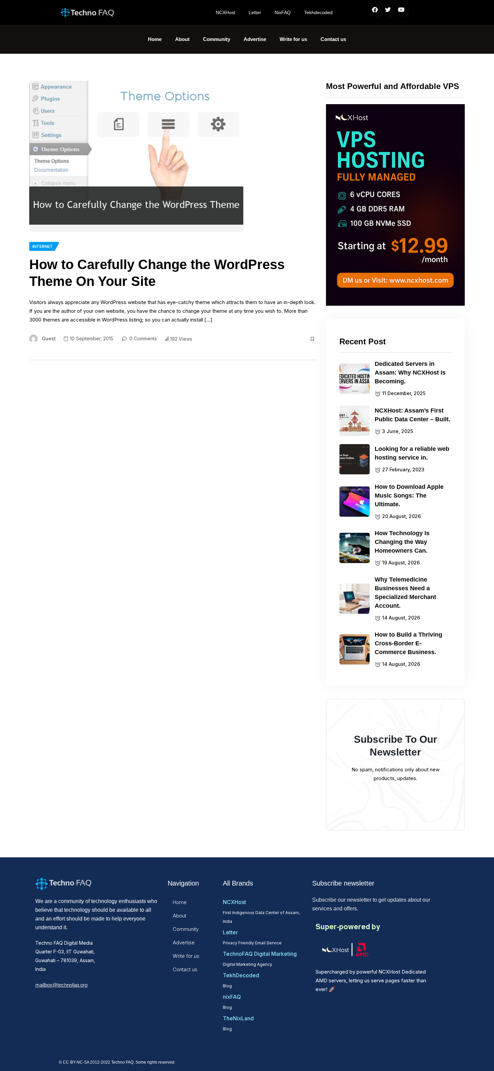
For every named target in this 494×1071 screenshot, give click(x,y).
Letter (255, 12)
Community (216, 39)
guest (49, 338)
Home (155, 39)
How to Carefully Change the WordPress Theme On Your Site (157, 273)
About (182, 39)
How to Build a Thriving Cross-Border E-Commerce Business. (408, 643)
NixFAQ (283, 12)
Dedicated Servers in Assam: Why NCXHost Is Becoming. (410, 372)
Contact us (333, 39)
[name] (136, 156)
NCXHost (225, 12)
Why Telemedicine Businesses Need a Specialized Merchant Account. (405, 592)
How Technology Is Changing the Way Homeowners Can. (402, 542)
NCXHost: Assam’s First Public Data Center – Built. (412, 415)
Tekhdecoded (318, 12)
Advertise (255, 39)
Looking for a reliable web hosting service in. (412, 453)
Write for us (293, 39)
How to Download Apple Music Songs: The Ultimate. (409, 495)
